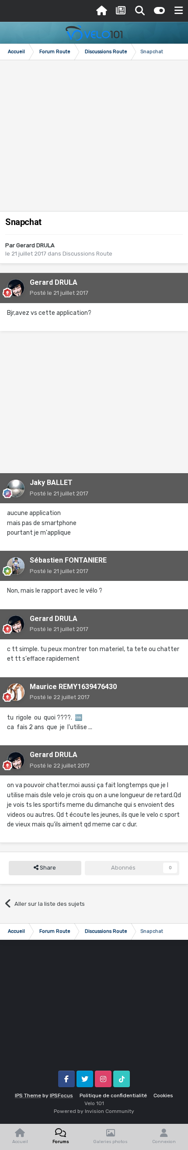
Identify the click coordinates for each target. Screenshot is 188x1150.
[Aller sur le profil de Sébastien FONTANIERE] (15, 566)
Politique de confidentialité (113, 1095)
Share (47, 867)
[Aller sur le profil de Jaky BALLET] (15, 488)
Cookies (163, 1095)
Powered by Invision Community (94, 1111)
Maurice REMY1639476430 (73, 686)
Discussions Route (87, 253)
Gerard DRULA (35, 245)
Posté (59, 293)
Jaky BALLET (51, 482)
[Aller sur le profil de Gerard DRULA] (15, 288)
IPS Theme (28, 1095)
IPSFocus (61, 1095)
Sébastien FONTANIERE (68, 560)
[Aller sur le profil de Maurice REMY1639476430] (15, 692)
